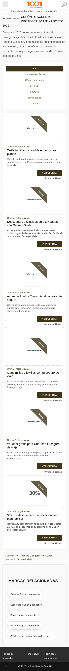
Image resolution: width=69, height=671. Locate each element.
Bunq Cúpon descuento (23, 615)
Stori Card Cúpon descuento (26, 604)
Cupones (10, 555)
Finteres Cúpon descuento (25, 594)
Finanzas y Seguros (30, 555)
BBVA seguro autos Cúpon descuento (31, 636)
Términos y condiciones (50, 655)
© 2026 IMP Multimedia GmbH (34, 666)
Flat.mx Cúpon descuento (24, 625)
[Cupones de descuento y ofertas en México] (34, 5)
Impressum (33, 653)
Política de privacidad (8, 655)
